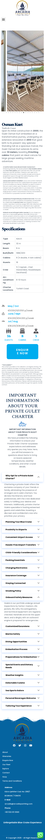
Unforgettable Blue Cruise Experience (22, 822)
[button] (3, 19)
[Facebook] (14, 745)
